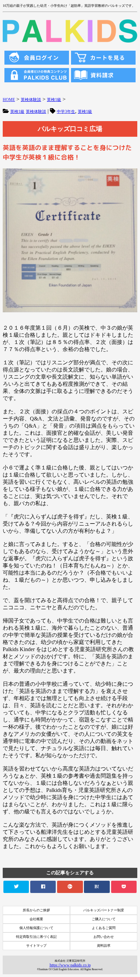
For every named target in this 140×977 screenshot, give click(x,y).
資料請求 (103, 945)
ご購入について (104, 919)
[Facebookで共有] (43, 887)
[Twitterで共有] (16, 887)
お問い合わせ (103, 937)
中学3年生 (66, 111)
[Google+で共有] (70, 887)
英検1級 (17, 111)
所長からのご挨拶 (36, 910)
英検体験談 (36, 111)
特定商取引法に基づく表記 (36, 937)
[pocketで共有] (124, 887)
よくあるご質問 (104, 928)
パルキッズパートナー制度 (103, 910)
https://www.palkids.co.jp (70, 965)
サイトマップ (36, 945)
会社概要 (36, 919)
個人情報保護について (36, 928)
